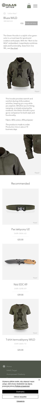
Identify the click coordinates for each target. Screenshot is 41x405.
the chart (14, 48)
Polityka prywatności (22, 386)
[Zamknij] (38, 381)
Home (9, 366)
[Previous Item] (4, 73)
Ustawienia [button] (20, 401)
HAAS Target (12, 370)
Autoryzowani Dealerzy (16, 374)
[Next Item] (37, 73)
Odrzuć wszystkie (20, 397)
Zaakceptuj (20, 392)
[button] (29, 5)
